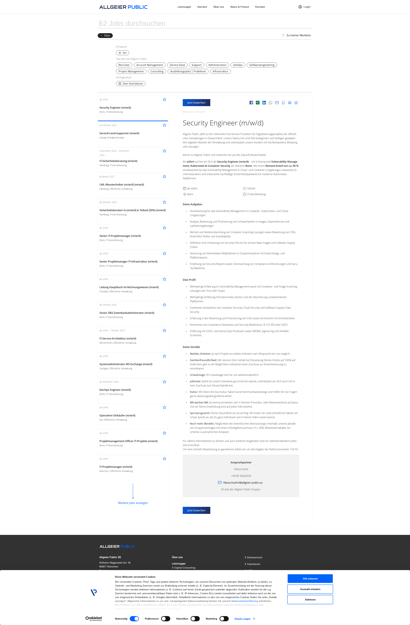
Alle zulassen (310, 578)
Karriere (202, 6)
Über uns (218, 6)
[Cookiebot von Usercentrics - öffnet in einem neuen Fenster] (94, 618)
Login (307, 6)
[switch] (165, 618)
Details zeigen (242, 618)
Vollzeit (250, 188)
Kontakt (260, 6)
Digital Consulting (184, 567)
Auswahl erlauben (310, 589)
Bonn (190, 194)
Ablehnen (310, 599)
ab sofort (192, 188)
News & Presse (239, 6)
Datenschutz (254, 557)
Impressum (253, 564)
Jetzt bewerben (196, 102)
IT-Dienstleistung (256, 194)
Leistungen (184, 6)
